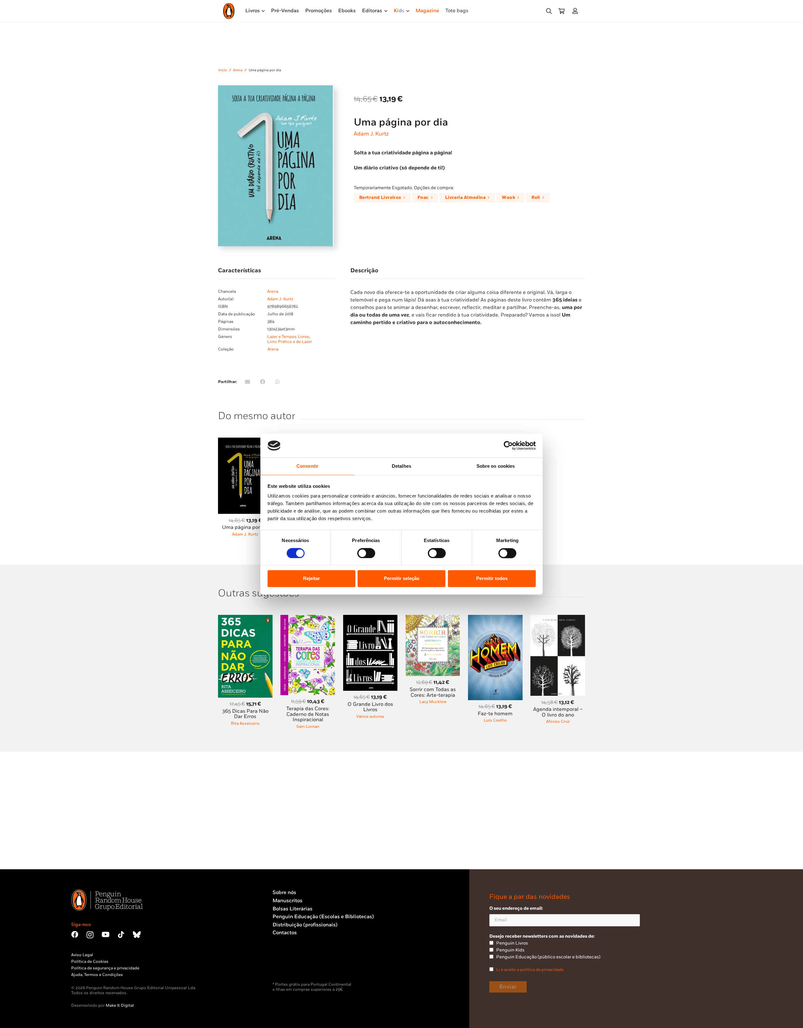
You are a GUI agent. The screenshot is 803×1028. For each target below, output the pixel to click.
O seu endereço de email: (516, 908)
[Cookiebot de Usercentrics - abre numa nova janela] (508, 445)
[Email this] (247, 382)
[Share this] (262, 382)
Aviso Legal (82, 954)
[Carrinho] (561, 11)
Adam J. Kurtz (371, 133)
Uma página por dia (245, 527)
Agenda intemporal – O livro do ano (557, 712)
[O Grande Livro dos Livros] (370, 618)
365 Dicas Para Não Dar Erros (245, 714)
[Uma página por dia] (245, 441)
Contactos (285, 933)
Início (222, 70)
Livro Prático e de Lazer (289, 341)
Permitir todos (492, 578)
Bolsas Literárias (292, 909)
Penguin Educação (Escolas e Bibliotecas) (323, 917)
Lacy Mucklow (432, 701)
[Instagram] (90, 935)
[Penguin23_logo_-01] (229, 11)
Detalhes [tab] (401, 466)
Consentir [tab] (307, 466)
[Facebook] (74, 934)
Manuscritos (287, 901)
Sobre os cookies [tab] (495, 466)
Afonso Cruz (558, 721)
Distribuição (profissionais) (305, 925)
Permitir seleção (401, 578)
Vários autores (370, 716)
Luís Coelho (495, 720)
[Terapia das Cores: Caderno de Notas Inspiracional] (307, 618)
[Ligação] (576, 10)
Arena (237, 70)
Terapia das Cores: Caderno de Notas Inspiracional (307, 714)
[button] (549, 11)
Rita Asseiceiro (245, 723)
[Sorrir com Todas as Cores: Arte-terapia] (433, 618)
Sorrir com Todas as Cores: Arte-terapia (433, 692)
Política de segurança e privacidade (105, 968)
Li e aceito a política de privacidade (530, 969)
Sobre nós (284, 893)
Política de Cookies (90, 961)
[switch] (366, 553)
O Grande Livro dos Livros (370, 707)
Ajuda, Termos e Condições (97, 974)
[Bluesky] (137, 934)
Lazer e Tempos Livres (288, 336)
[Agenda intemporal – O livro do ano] (557, 618)
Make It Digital (120, 1005)
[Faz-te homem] (495, 618)
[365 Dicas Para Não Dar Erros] (245, 618)
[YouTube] (105, 934)
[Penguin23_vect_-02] (291, 965)
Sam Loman (307, 726)
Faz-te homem (495, 714)
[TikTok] (121, 934)
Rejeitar (311, 578)
